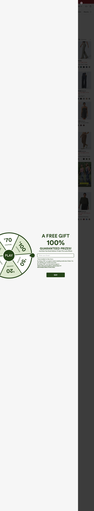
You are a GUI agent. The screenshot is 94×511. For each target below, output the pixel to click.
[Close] (81, 3)
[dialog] (47, 255)
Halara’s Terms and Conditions (44, 265)
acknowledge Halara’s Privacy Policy (46, 267)
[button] (9, 255)
